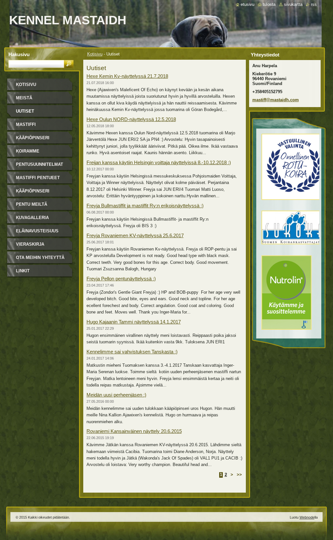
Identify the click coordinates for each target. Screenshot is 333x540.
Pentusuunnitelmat (39, 164)
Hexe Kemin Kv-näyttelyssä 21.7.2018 (127, 76)
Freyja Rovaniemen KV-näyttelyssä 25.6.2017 (135, 235)
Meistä (24, 97)
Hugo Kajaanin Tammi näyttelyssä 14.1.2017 (134, 322)
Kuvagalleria (32, 217)
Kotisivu (94, 54)
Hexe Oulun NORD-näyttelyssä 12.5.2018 (131, 119)
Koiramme (27, 151)
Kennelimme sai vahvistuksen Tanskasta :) (132, 351)
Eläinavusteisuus (37, 230)
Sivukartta (293, 4)
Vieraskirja (30, 244)
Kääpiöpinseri (32, 137)
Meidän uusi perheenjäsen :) (116, 395)
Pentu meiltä (31, 204)
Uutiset (25, 111)
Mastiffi (26, 124)
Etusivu (247, 4)
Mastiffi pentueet (38, 177)
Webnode (307, 517)
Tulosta (269, 4)
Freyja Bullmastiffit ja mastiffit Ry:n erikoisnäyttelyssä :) (145, 205)
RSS (314, 4)
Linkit (23, 270)
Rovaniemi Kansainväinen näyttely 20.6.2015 (134, 431)
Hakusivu (19, 54)
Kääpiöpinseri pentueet (32, 193)
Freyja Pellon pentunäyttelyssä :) (121, 278)
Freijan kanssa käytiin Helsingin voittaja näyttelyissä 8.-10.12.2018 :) (159, 162)
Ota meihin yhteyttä (40, 257)
